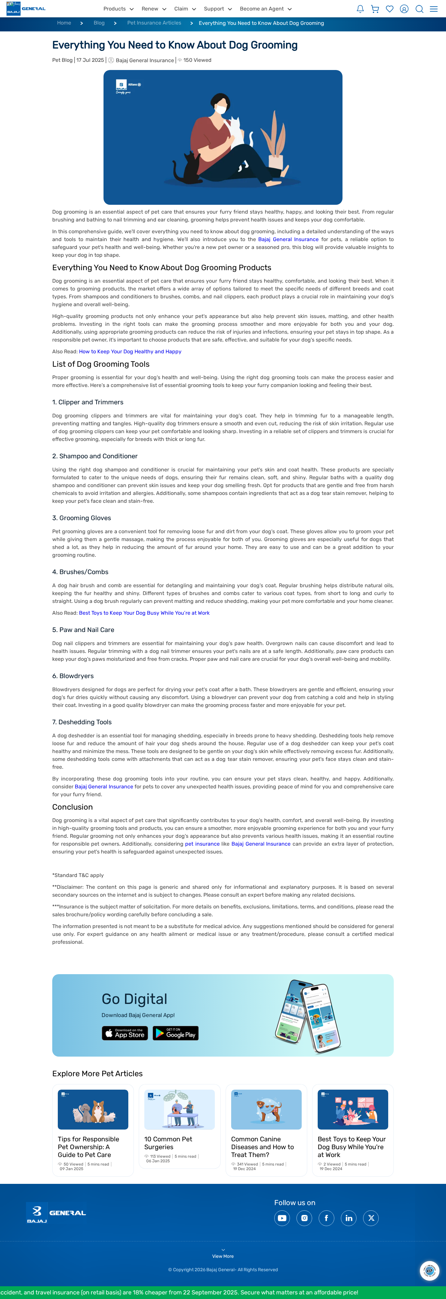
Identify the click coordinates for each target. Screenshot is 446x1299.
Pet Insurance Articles (154, 23)
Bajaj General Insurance (287, 239)
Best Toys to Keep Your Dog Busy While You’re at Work (144, 613)
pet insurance (202, 844)
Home (64, 23)
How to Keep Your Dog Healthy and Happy (130, 351)
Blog (99, 23)
